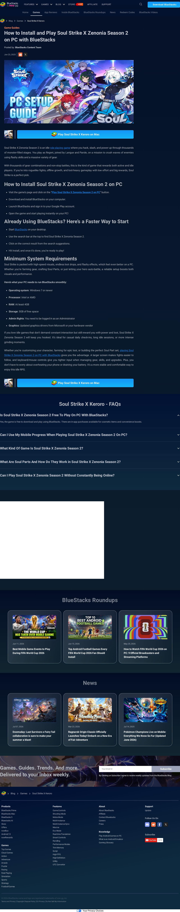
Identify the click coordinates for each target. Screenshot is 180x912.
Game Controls (59, 810)
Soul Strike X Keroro (35, 21)
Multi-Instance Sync (61, 824)
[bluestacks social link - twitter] (166, 824)
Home (25, 12)
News (112, 12)
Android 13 (6, 834)
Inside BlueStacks (70, 12)
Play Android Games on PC (110, 836)
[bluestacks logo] (9, 4)
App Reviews (50, 12)
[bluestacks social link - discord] (147, 824)
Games (45, 4)
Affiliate (92, 4)
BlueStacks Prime (8, 810)
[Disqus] (52, 540)
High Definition (59, 858)
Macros (56, 827)
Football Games (8, 886)
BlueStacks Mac (8, 814)
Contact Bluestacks (107, 817)
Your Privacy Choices (93, 910)
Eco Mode (57, 831)
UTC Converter (59, 864)
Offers (4, 827)
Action (4, 856)
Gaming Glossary (106, 842)
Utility (55, 861)
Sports (4, 880)
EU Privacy (40, 901)
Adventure (5, 859)
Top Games (6, 849)
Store (75, 4)
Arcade (4, 863)
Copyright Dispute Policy (26, 901)
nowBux (4, 831)
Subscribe (166, 768)
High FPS (56, 854)
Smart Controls (59, 837)
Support (106, 4)
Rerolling (56, 841)
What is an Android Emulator (111, 839)
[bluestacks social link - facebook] (159, 824)
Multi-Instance (59, 820)
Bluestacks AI (7, 820)
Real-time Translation (62, 834)
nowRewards (7, 837)
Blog (58, 4)
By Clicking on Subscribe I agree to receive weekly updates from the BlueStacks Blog (135, 775)
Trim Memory (58, 847)
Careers (102, 820)
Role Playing (6, 873)
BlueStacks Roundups (94, 12)
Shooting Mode (59, 814)
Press (101, 824)
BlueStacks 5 (6, 817)
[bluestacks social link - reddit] (153, 824)
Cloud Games (7, 853)
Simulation (5, 876)
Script (55, 851)
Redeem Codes (127, 12)
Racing (4, 869)
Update (148, 810)
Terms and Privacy (8, 901)
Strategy (5, 883)
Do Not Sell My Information (56, 901)
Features (29, 4)
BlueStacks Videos (148, 12)
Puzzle (4, 866)
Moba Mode (58, 817)
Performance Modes (61, 844)
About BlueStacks (106, 810)
